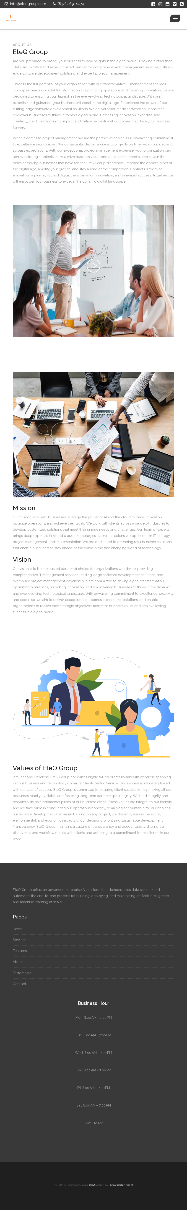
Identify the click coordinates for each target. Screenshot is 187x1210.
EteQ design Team (121, 1184)
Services (20, 940)
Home (18, 929)
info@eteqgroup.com (27, 4)
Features (20, 951)
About (18, 962)
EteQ (92, 1184)
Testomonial (23, 973)
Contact (20, 984)
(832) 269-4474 (70, 4)
